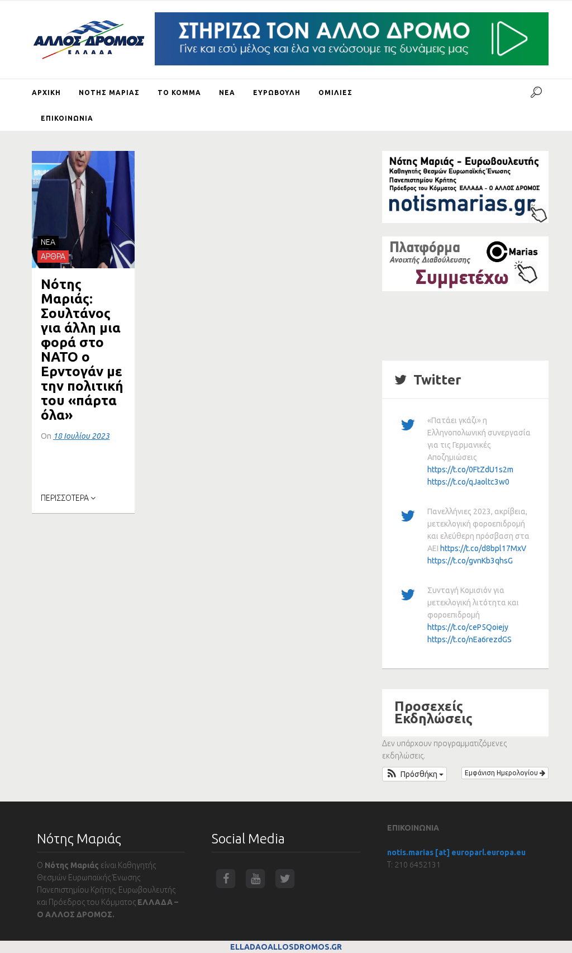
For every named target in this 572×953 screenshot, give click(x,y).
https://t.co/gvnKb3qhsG (470, 560)
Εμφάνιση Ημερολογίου (502, 772)
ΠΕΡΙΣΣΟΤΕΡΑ (65, 498)
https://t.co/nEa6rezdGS (469, 639)
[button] (414, 774)
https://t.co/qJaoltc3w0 (468, 481)
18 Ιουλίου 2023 (81, 436)
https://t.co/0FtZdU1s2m (470, 469)
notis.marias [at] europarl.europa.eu (456, 852)
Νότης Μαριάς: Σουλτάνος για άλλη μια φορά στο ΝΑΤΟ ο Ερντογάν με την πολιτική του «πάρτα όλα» (82, 350)
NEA (48, 242)
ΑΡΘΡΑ (53, 256)
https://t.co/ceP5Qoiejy (467, 627)
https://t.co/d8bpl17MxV (483, 548)
